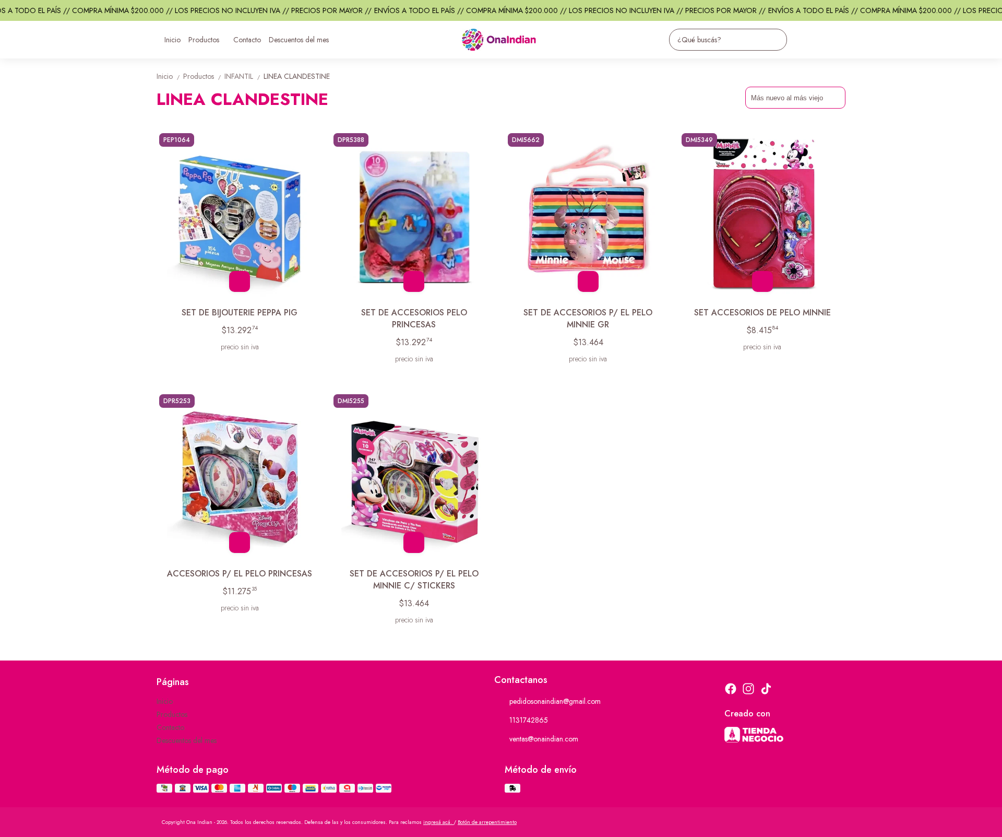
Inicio (172, 39)
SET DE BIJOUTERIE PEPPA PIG (239, 312)
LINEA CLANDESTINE (297, 76)
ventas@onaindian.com (543, 739)
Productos (203, 39)
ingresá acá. (438, 822)
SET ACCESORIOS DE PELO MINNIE (762, 312)
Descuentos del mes (299, 39)
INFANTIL (242, 76)
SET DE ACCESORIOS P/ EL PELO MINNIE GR (587, 318)
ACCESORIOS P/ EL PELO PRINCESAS (239, 574)
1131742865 (528, 720)
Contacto (247, 39)
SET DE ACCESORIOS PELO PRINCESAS (414, 318)
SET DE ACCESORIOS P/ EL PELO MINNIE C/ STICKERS (414, 580)
